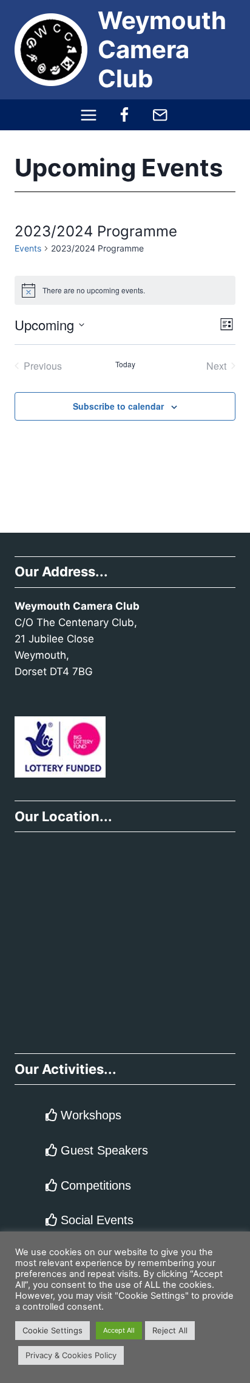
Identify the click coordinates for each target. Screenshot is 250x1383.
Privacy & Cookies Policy (71, 1355)
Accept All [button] (119, 1330)
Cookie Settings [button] (52, 1330)
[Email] (159, 114)
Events (28, 248)
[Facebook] (124, 114)
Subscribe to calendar (118, 406)
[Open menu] (89, 114)
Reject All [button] (169, 1330)
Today (125, 364)
